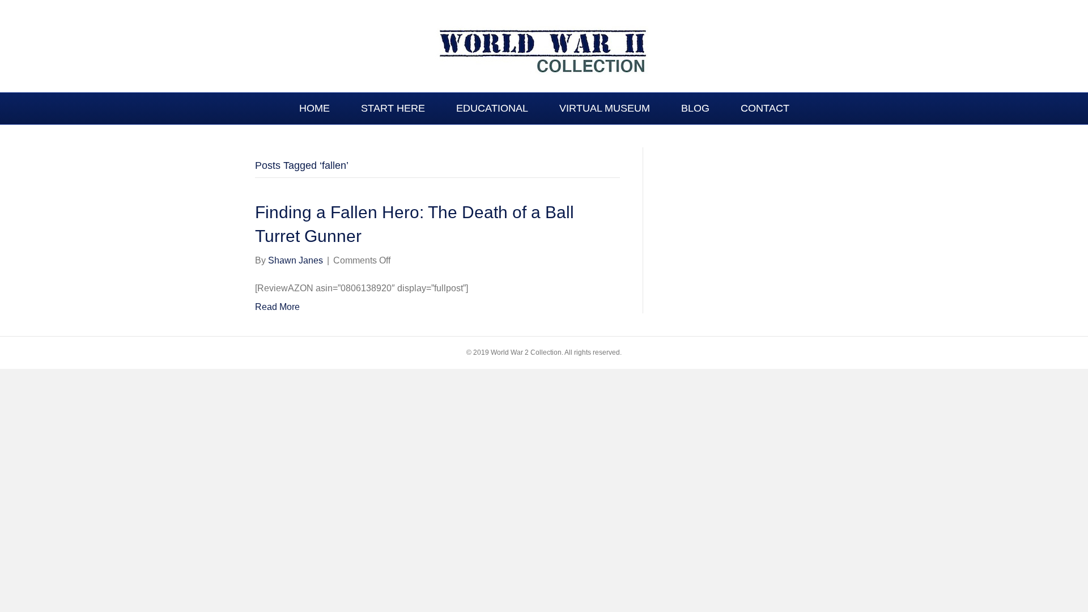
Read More (277, 307)
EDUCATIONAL (492, 108)
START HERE (393, 108)
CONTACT (765, 108)
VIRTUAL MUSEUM (604, 108)
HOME (314, 108)
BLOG (695, 108)
